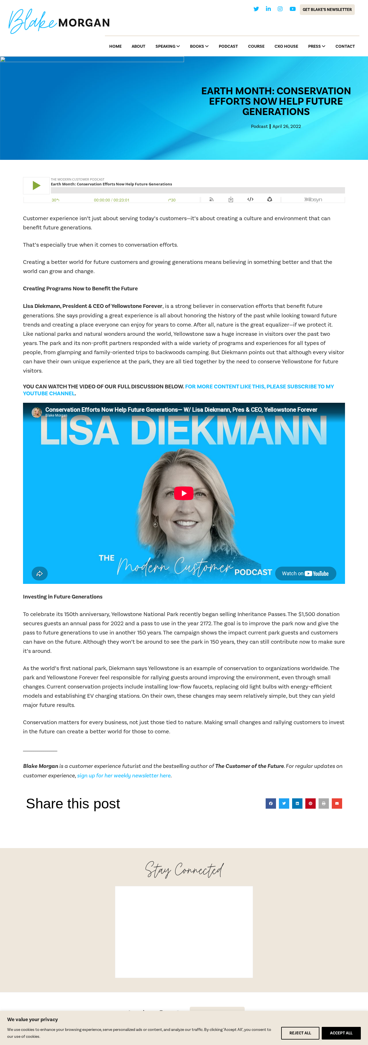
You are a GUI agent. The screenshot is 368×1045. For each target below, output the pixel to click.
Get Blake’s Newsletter (327, 9)
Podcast (259, 126)
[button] (271, 803)
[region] (184, 1028)
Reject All (300, 1033)
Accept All (341, 1033)
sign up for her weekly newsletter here (123, 775)
